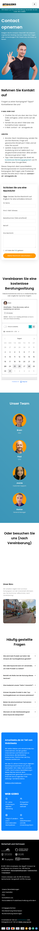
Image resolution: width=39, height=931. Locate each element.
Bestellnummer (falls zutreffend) (15, 218)
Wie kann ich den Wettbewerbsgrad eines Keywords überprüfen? (16, 713)
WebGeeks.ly (22, 920)
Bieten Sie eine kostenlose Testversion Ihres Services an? (17, 703)
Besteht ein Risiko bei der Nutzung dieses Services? (18, 676)
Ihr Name (6, 203)
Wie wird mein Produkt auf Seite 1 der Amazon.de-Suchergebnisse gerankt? (17, 657)
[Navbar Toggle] (34, 4)
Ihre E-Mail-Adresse (10, 210)
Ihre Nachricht (8, 233)
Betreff (5, 226)
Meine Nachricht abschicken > (20, 256)
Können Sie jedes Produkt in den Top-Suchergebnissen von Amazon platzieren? (18, 693)
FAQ (15, 250)
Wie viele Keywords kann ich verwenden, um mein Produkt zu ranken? (18, 667)
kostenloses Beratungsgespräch (18, 160)
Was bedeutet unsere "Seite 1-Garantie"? (18, 685)
